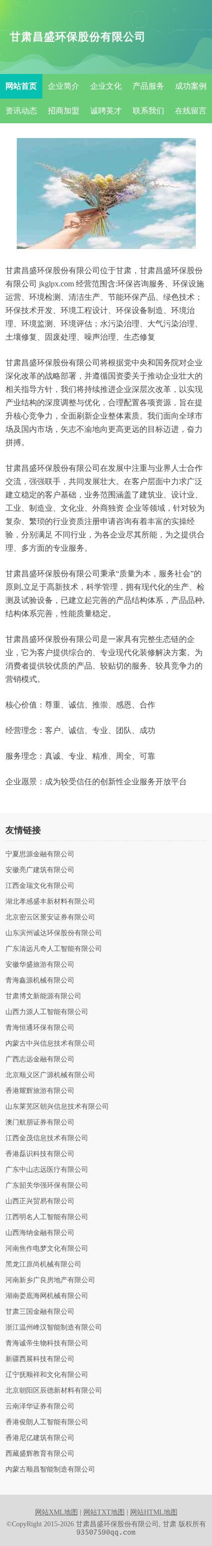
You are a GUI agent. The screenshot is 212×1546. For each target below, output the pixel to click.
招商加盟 (63, 110)
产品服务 (148, 86)
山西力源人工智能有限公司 (46, 1012)
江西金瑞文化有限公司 (39, 885)
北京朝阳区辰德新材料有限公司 (53, 1390)
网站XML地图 (56, 1512)
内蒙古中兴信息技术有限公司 (50, 1043)
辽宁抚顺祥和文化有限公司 (46, 1374)
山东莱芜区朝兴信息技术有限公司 (57, 1106)
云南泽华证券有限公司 (39, 1406)
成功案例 (191, 86)
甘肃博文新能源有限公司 (43, 996)
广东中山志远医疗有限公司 (46, 1169)
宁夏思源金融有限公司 (39, 854)
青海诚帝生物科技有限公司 (46, 1343)
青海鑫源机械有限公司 (39, 980)
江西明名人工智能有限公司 (46, 1217)
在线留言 (191, 110)
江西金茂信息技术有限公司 (46, 1138)
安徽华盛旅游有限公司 (39, 964)
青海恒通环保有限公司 (39, 1027)
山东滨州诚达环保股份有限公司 (53, 933)
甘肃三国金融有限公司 (39, 1311)
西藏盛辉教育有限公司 (39, 1453)
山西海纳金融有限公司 (39, 1233)
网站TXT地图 (104, 1512)
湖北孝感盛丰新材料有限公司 (50, 901)
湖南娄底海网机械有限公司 (46, 1296)
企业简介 (63, 86)
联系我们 (148, 110)
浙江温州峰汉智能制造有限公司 (53, 1327)
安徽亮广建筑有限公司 (39, 870)
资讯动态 (21, 110)
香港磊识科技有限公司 (39, 1154)
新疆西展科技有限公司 (39, 1359)
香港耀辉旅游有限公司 (39, 1091)
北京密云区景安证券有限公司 (50, 917)
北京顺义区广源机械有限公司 (50, 1075)
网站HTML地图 (153, 1512)
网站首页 (21, 86)
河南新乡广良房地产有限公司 (50, 1280)
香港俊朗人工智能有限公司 (46, 1422)
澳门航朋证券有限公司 (39, 1122)
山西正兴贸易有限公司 (39, 1201)
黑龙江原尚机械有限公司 (43, 1264)
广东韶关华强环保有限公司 (46, 1185)
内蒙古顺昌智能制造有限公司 (50, 1469)
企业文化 (106, 86)
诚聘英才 (106, 110)
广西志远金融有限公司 (39, 1059)
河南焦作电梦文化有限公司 (46, 1248)
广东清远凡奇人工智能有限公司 (53, 949)
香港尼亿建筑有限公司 (39, 1438)
